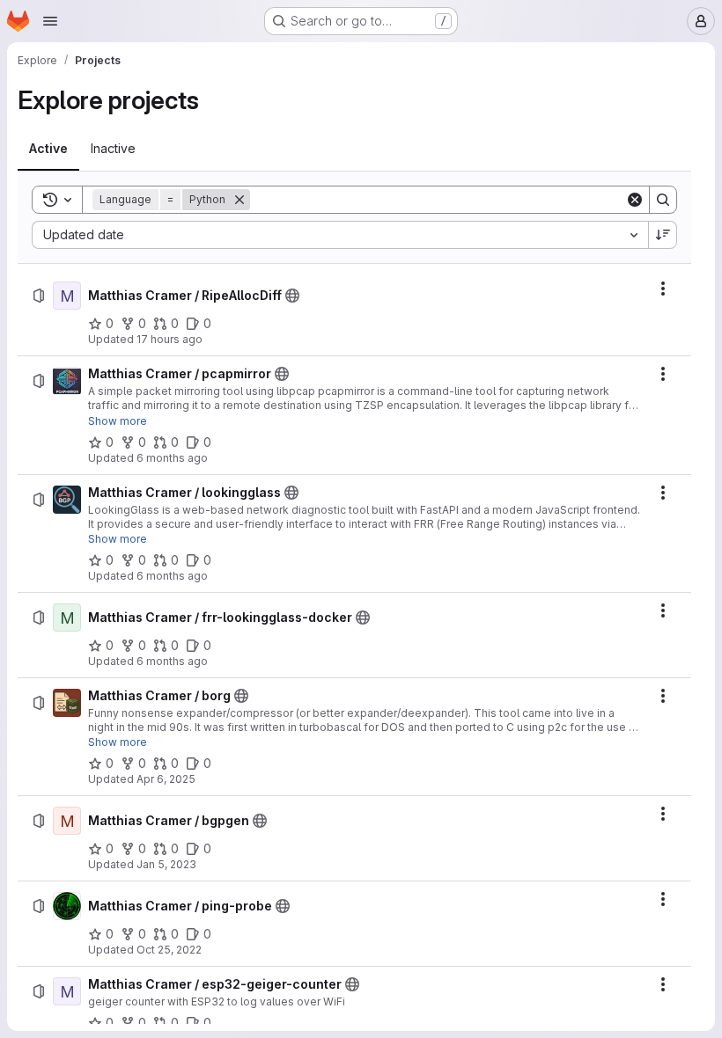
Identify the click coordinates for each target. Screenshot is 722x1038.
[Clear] (634, 199)
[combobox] (340, 235)
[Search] (663, 200)
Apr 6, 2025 (165, 779)
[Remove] (239, 199)
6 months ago (172, 457)
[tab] (48, 149)
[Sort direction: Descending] (663, 235)
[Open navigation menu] (50, 21)
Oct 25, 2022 (169, 949)
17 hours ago (169, 339)
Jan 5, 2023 (166, 864)
